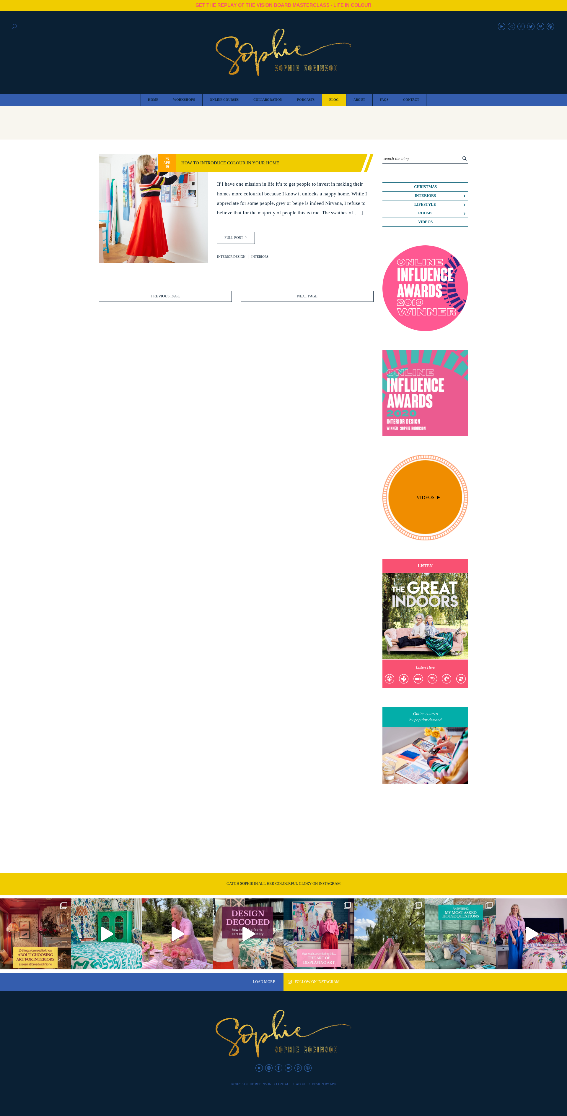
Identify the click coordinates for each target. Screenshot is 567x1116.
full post (234, 238)
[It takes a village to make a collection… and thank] (531, 933)
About (301, 1084)
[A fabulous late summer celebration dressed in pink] (177, 933)
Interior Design (231, 256)
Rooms (425, 213)
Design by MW (324, 1084)
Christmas (425, 187)
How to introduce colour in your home (230, 162)
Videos (425, 222)
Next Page (307, 296)
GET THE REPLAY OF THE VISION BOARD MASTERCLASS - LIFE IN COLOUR (283, 5)
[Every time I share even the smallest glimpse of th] (460, 933)
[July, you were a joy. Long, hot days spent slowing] (389, 933)
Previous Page (165, 296)
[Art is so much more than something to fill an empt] (319, 933)
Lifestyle (425, 205)
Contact (283, 1084)
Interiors (259, 256)
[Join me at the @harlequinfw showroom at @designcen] (248, 933)
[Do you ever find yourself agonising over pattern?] (106, 933)
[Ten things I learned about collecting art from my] (35, 933)
